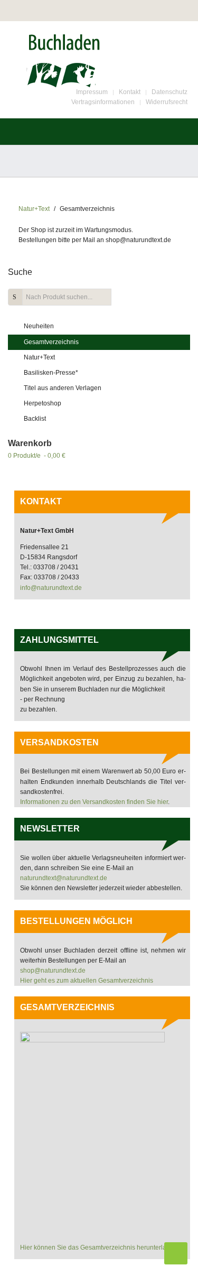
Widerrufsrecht (166, 102)
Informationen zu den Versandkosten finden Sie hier (94, 802)
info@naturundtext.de (51, 588)
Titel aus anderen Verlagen (62, 388)
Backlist (35, 418)
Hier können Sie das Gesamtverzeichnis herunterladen (98, 1247)
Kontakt (129, 92)
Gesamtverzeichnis (51, 342)
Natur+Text (34, 208)
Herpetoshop (42, 403)
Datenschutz (169, 92)
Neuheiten (39, 326)
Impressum (92, 92)
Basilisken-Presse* (51, 372)
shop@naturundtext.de (53, 970)
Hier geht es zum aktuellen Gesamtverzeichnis (86, 980)
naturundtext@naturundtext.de (63, 878)
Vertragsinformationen (103, 102)
